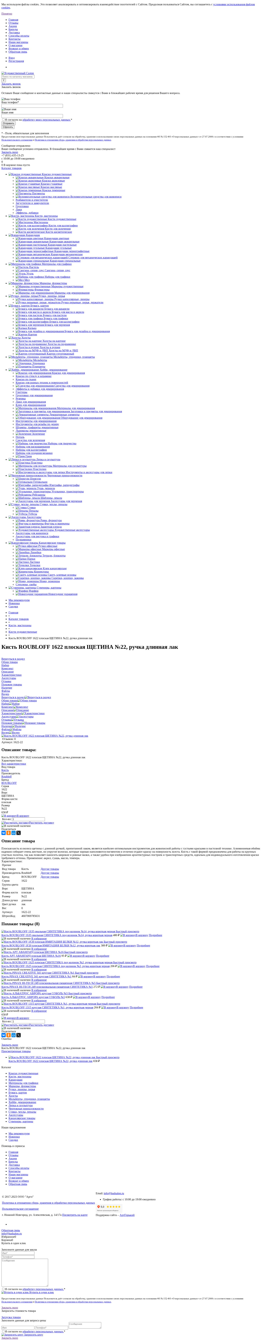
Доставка (14, 32)
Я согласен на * (35, 1289)
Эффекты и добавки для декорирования (40, 388)
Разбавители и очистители (32, 199)
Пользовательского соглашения (16, 140)
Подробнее (155, 935)
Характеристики (11, 713)
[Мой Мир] (13, 833)
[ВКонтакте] (3, 833)
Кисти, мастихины (20, 1076)
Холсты (13, 1095)
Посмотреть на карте (75, 1214)
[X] (18, 833)
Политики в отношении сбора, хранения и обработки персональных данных (73, 140)
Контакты (14, 38)
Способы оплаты (19, 35)
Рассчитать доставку (41, 822)
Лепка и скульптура (21, 1105)
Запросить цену (33, 1334)
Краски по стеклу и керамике (34, 376)
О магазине (15, 45)
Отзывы (13, 22)
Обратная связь (18, 51)
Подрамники (23, 539)
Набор (5, 703)
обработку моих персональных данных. (46, 119)
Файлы (5, 729)
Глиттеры (21, 392)
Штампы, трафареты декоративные (37, 427)
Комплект (7, 706)
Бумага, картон (18, 1092)
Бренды (13, 29)
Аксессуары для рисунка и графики (37, 536)
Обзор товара (9, 700)
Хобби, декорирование (22, 1102)
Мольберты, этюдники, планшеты (29, 1098)
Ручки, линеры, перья (22, 1089)
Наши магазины (18, 42)
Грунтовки (22, 206)
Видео (5, 732)
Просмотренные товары (16, 1051)
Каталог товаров (11, 168)
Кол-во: (7, 819)
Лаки (19, 209)
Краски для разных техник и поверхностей (42, 382)
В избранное (39, 938)
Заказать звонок (11, 83)
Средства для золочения (30, 440)
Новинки (14, 603)
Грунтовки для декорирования (34, 395)
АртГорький (127, 1215)
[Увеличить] (44, 735)
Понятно (6, 13)
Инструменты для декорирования (36, 420)
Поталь (20, 437)
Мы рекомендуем (19, 600)
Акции (13, 26)
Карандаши (15, 1079)
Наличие (6, 726)
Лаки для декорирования (31, 401)
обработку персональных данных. (43, 1289)
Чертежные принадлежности (26, 1108)
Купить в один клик (41, 1292)
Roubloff (6, 776)
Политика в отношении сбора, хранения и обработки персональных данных (48, 1202)
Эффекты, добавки (27, 212)
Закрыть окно (9, 152)
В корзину (23, 815)
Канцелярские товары (22, 1118)
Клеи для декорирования (31, 404)
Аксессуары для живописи (32, 533)
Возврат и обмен (19, 48)
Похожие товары (11, 722)
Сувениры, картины (21, 1121)
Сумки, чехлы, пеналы (22, 1111)
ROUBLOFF (9, 782)
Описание (7, 710)
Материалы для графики (23, 1082)
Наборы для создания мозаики (34, 453)
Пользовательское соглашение (20, 1208)
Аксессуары (8, 716)
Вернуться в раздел (13, 697)
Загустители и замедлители (32, 203)
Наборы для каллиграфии (31, 449)
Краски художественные (23, 1073)
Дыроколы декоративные (31, 430)
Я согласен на (38, 119)
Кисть (5, 770)
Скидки (13, 606)
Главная (13, 19)
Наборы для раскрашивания (33, 446)
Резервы (21, 398)
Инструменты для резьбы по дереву (37, 424)
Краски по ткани (26, 379)
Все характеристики (13, 763)
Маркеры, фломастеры (22, 1086)
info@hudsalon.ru (114, 1193)
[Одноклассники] (8, 833)
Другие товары (50, 868)
